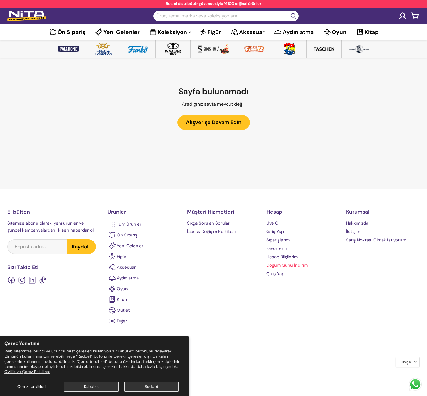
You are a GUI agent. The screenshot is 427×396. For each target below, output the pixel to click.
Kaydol (80, 246)
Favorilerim (277, 248)
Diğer (122, 321)
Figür (214, 32)
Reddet (151, 386)
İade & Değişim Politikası (211, 231)
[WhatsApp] (415, 390)
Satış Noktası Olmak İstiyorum (376, 240)
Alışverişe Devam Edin (213, 122)
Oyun (339, 32)
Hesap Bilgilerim (282, 257)
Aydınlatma (298, 32)
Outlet (123, 310)
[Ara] (293, 16)
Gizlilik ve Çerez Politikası (27, 371)
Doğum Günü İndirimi (287, 265)
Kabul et (91, 386)
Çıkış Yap (275, 274)
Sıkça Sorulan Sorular (208, 223)
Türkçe (405, 362)
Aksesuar (252, 32)
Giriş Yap (275, 231)
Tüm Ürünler (129, 224)
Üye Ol (272, 223)
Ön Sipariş (71, 32)
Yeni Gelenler (121, 32)
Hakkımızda (357, 223)
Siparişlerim (278, 240)
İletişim (353, 231)
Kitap (372, 32)
